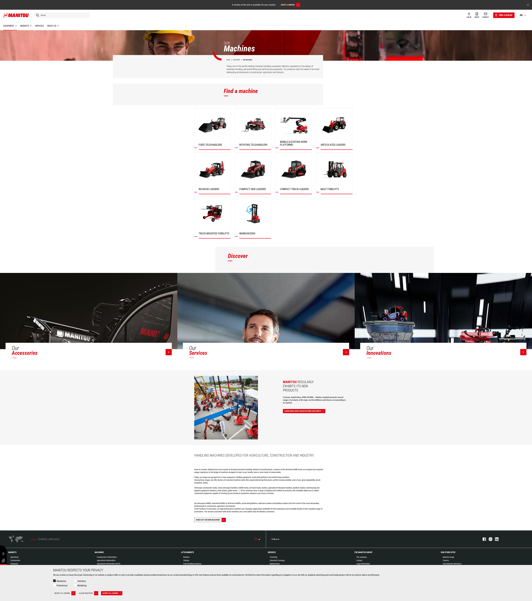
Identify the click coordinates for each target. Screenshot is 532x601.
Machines (99, 552)
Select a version (288, 5)
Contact (359, 560)
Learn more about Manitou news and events (302, 411)
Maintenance (275, 564)
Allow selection (86, 593)
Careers (446, 560)
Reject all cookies (62, 593)
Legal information (363, 564)
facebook (483, 539)
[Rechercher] (36, 15)
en (256, 539)
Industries (14, 564)
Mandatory (61, 581)
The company (361, 557)
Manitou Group (448, 557)
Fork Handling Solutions (192, 564)
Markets (12, 552)
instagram (489, 539)
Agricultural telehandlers (106, 560)
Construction (15, 560)
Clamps (186, 560)
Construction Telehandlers (107, 557)
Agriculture (14, 557)
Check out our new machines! (208, 520)
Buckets (186, 557)
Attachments (187, 552)
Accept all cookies (110, 593)
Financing (273, 557)
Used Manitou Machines (452, 564)
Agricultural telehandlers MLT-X (108, 564)
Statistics (81, 581)
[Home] (16, 15)
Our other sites (448, 552)
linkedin (495, 539)
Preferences (62, 585)
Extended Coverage (277, 560)
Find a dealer (505, 15)
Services (272, 552)
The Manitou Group (363, 552)
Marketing (81, 585)
